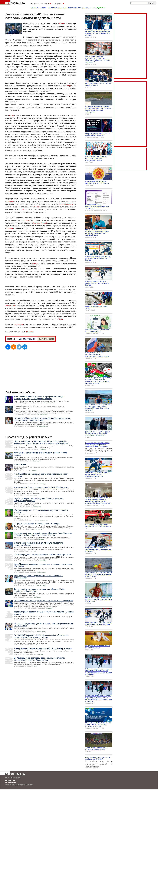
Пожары (87, 8)
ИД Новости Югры (27, 339)
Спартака (21, 210)
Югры (60, 319)
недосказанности (66, 204)
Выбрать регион (10, 782)
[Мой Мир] (24, 347)
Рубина (35, 263)
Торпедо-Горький (40, 223)
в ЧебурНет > (99, 8)
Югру (69, 86)
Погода (63, 8)
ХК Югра (29, 332)
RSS (31, 785)
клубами (26, 220)
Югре (11, 115)
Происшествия (74, 8)
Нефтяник (10, 306)
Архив (43, 8)
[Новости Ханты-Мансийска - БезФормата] (13, 2)
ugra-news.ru (13, 35)
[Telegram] (19, 347)
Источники (52, 8)
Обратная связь (10, 780)
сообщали (18, 324)
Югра (61, 24)
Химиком (10, 201)
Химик (36, 207)
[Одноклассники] (13, 347)
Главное (34, 8)
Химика (9, 228)
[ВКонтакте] (8, 347)
